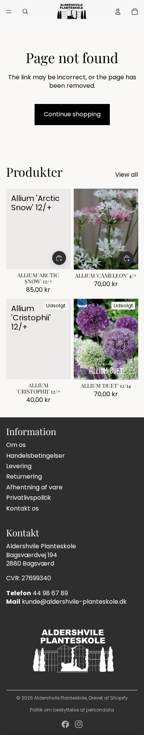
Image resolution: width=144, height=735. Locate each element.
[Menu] (9, 11)
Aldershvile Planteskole (60, 698)
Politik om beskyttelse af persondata (72, 710)
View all (126, 175)
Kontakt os (22, 508)
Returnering (24, 476)
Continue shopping (72, 114)
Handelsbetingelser (35, 455)
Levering (18, 466)
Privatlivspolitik (28, 497)
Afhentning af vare (34, 487)
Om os (16, 444)
